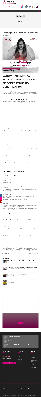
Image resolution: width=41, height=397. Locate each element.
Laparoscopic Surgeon (15, 389)
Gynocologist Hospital (24, 388)
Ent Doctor (10, 388)
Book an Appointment (5, 354)
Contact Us (20, 322)
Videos (19, 362)
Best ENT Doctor (33, 367)
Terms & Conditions (22, 391)
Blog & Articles (20, 359)
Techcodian (34, 395)
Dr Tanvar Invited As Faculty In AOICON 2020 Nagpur (17, 274)
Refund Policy (15, 391)
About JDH (20, 354)
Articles (22, 21)
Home (19, 21)
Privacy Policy (9, 391)
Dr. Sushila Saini (6, 253)
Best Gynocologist (16, 388)
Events (19, 356)
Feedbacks (20, 361)
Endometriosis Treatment (6, 389)
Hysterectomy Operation (25, 389)
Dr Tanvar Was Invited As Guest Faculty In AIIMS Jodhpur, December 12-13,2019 (22, 260)
